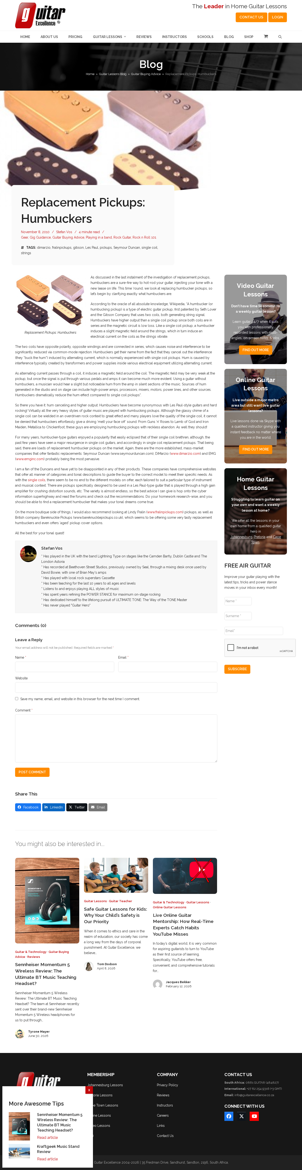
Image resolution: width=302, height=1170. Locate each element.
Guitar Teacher (120, 901)
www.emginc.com (30, 459)
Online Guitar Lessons (169, 907)
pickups (106, 247)
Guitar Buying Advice (68, 237)
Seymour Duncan (126, 247)
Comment (24, 710)
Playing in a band (99, 237)
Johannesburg (241, 537)
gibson (78, 247)
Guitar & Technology (30, 952)
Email (123, 657)
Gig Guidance (40, 237)
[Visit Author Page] (28, 554)
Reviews (33, 957)
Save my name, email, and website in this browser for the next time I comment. (80, 699)
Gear (24, 237)
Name (20, 657)
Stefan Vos (64, 232)
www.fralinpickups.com (165, 512)
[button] (266, 37)
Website (21, 678)
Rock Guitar (122, 237)
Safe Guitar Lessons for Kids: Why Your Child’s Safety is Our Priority (115, 915)
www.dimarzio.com (185, 453)
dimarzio (43, 247)
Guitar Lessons (95, 901)
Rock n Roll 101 (144, 237)
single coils (36, 480)
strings (26, 253)
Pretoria (259, 537)
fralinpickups (61, 247)
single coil (149, 247)
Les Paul (91, 247)
